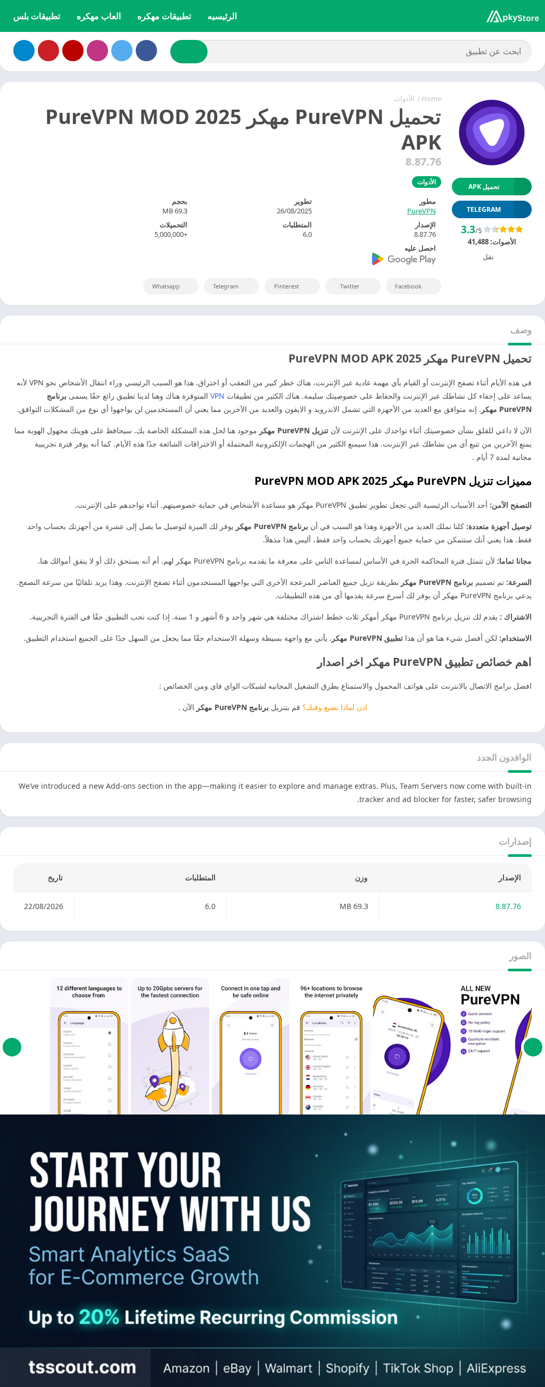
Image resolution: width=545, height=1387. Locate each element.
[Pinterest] (48, 50)
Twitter (350, 286)
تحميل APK (483, 186)
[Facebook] (146, 50)
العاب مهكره (99, 16)
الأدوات (404, 98)
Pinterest (286, 286)
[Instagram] (97, 50)
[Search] (189, 51)
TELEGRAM (484, 209)
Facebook (408, 286)
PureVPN (421, 211)
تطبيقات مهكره (164, 16)
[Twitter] (122, 50)
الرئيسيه (222, 16)
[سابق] (533, 1047)
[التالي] (12, 1047)
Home (431, 98)
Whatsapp (166, 286)
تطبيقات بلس (36, 16)
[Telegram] (24, 50)
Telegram (225, 286)
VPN (217, 396)
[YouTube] (73, 50)
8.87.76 (508, 906)
